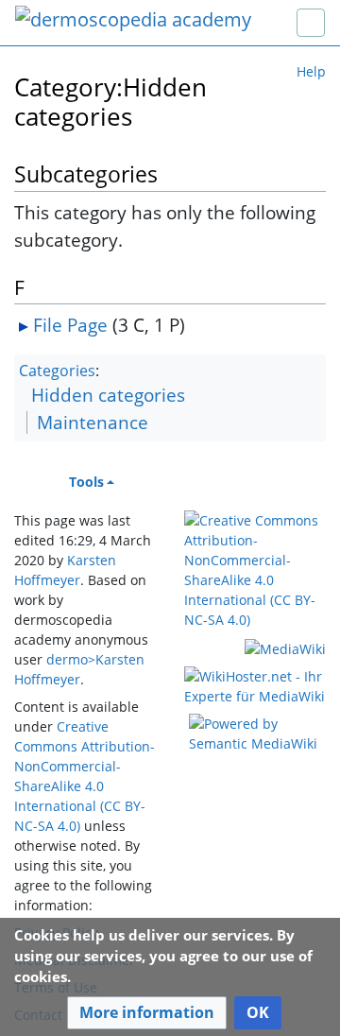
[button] (147, 1012)
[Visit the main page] (133, 21)
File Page (70, 324)
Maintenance (92, 422)
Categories (57, 370)
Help (311, 71)
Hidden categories (108, 394)
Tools (86, 482)
